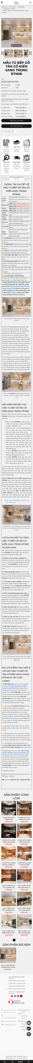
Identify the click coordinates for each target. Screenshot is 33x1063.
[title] (5, 1062)
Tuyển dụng (24, 1026)
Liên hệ (24, 1029)
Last (26, 940)
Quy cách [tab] (16, 178)
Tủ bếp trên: (5, 107)
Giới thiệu (24, 1016)
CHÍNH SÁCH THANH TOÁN (17, 983)
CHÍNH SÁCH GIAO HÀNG (17, 981)
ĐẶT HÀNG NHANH (16, 126)
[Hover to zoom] (16, 32)
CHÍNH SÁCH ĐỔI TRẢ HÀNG (17, 989)
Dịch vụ (24, 1018)
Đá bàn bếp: (5, 113)
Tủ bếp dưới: (5, 110)
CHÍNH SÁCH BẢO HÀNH (17, 986)
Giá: (2, 79)
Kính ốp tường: (6, 116)
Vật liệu (24, 1024)
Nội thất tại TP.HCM (24, 1021)
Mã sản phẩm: (6, 85)
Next (21, 940)
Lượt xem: (4, 88)
